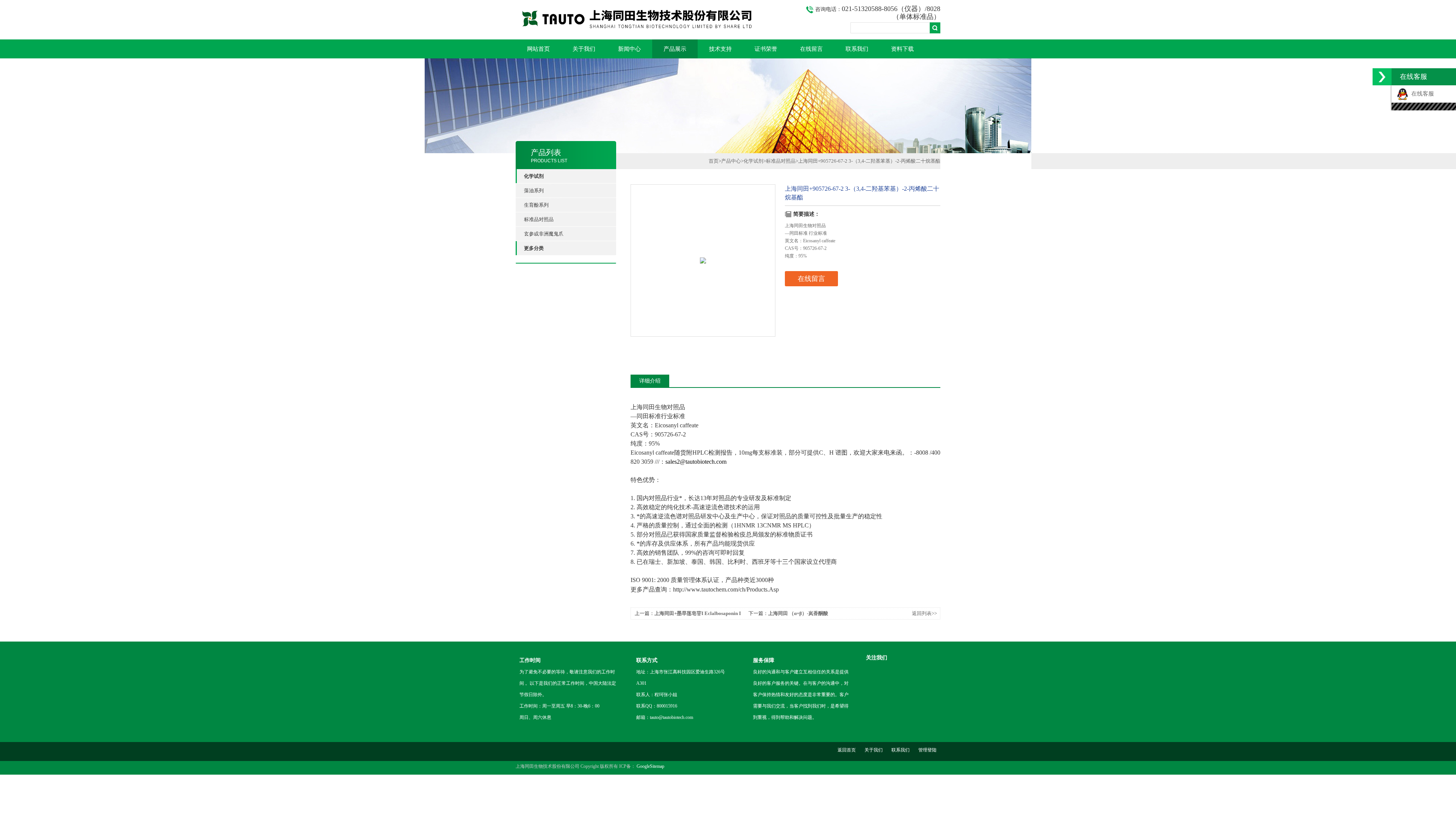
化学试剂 (753, 161)
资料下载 (902, 49)
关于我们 (584, 49)
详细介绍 (650, 381)
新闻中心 (629, 49)
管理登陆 (927, 750)
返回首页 (847, 750)
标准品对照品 (539, 219)
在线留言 (811, 49)
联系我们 (857, 49)
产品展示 (675, 49)
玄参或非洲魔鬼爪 (543, 234)
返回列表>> (924, 613)
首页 (714, 161)
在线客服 (1421, 94)
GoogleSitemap (650, 766)
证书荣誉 (766, 49)
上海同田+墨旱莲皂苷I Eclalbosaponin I (697, 613)
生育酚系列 (536, 205)
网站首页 (538, 49)
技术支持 (720, 49)
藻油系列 (534, 190)
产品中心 (731, 161)
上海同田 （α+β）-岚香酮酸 (798, 613)
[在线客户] (1382, 76)
